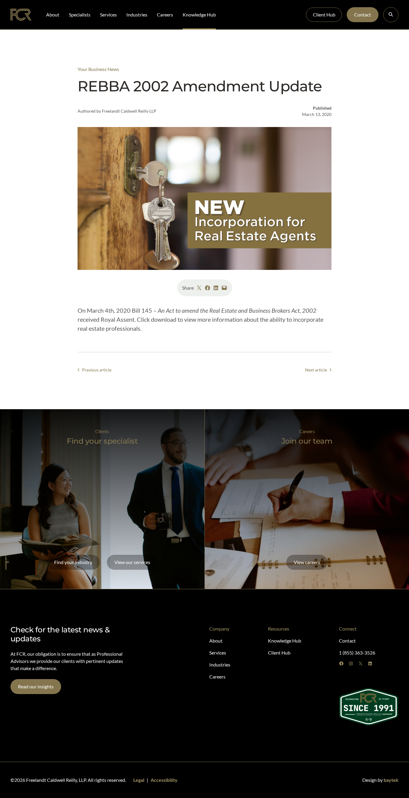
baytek (391, 780)
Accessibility (164, 780)
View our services (132, 562)
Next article (316, 369)
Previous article (96, 369)
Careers (165, 14)
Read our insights (36, 686)
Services (108, 14)
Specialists (79, 14)
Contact (362, 14)
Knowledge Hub (199, 14)
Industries (136, 14)
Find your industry (73, 562)
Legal (138, 780)
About (52, 14)
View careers (307, 562)
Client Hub (324, 14)
